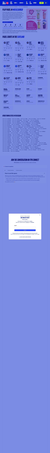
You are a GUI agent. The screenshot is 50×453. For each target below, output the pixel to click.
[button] (16, 3)
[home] (5, 3)
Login (45, 3)
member (27, 222)
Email (15, 225)
